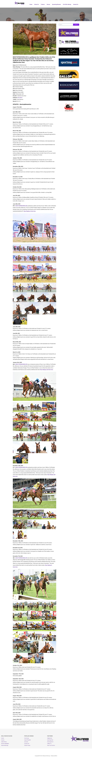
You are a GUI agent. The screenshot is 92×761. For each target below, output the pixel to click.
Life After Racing (67, 4)
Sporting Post (50, 739)
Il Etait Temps (27, 745)
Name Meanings (4, 745)
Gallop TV (49, 743)
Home (31, 4)
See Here (20, 97)
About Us (36, 4)
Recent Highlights (5, 743)
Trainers (43, 4)
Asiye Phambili (27, 739)
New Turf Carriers (51, 745)
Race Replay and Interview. (46, 369)
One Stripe (26, 738)
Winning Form (50, 741)
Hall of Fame (4, 741)
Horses (48, 4)
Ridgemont (49, 738)
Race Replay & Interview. (30, 211)
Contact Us (75, 4)
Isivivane (26, 741)
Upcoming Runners (56, 4)
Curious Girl (26, 743)
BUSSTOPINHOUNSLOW (21, 205)
